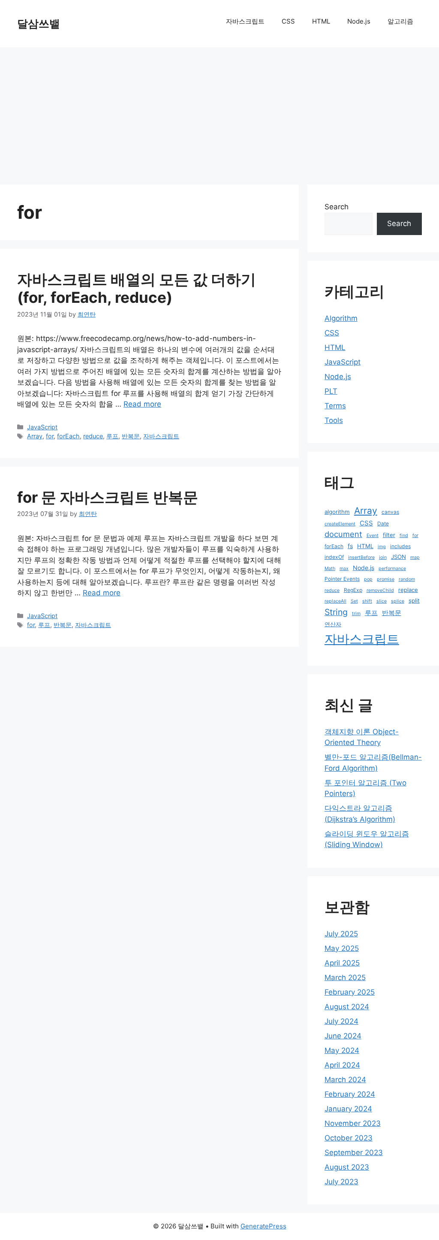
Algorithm (341, 318)
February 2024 (350, 1094)
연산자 (333, 624)
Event (373, 535)
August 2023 (347, 1167)
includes (400, 546)
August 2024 (347, 1006)
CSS (288, 21)
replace (408, 589)
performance (392, 568)
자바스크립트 (245, 21)
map (415, 557)
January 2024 (348, 1108)
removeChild (380, 590)
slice (381, 601)
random (407, 579)
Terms (335, 405)
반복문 (131, 436)
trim (356, 613)
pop (368, 579)
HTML (321, 21)
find (404, 535)
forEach (68, 436)
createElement (340, 524)
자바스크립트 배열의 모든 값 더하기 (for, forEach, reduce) (136, 288)
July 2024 (341, 1021)
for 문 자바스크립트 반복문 (107, 497)
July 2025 (341, 933)
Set (354, 601)
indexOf (334, 557)
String (336, 612)
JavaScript (42, 427)
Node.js (358, 21)
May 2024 (342, 1050)
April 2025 (342, 963)
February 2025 (350, 992)
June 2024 (343, 1036)
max (344, 568)
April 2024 (342, 1065)
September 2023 (354, 1152)
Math (330, 568)
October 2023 (349, 1138)
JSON (398, 556)
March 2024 (345, 1079)
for (50, 436)
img (382, 546)
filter (389, 534)
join (383, 557)
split (414, 600)
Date (383, 523)
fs (350, 545)
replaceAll (335, 601)
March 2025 (345, 977)
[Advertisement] (219, 111)
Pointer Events (342, 579)
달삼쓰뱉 (38, 23)
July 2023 (341, 1181)
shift (367, 601)
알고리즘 (400, 21)
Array (34, 436)
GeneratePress (263, 1226)
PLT (331, 391)
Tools (334, 420)
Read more (142, 404)
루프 (112, 436)
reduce (93, 436)
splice (397, 601)
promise (385, 579)
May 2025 (342, 948)
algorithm (337, 511)
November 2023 (353, 1123)
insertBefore (361, 557)
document (343, 534)
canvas (390, 512)
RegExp (353, 590)
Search (337, 206)
